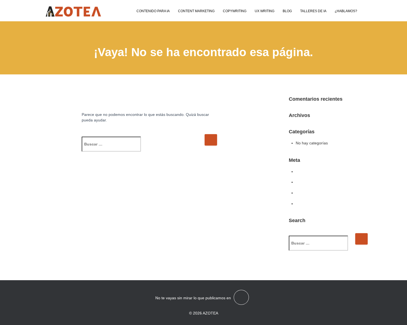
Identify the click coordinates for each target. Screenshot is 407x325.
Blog (287, 11)
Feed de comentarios (314, 193)
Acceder (303, 171)
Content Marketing (196, 11)
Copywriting (234, 11)
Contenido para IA (153, 11)
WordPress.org (309, 203)
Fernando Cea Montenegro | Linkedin (241, 297)
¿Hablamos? (346, 11)
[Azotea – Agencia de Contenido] (73, 11)
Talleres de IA (313, 11)
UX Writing (264, 11)
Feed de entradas (311, 182)
